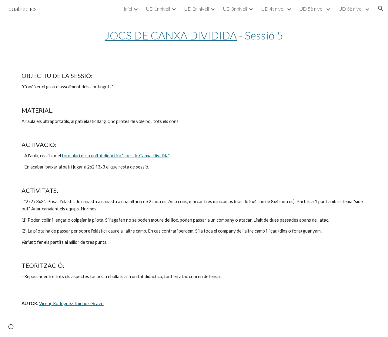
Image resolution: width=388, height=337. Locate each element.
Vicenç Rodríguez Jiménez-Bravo (71, 303)
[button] (380, 8)
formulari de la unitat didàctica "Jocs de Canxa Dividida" (115, 155)
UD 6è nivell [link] (351, 9)
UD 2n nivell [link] (196, 9)
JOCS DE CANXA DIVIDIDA (171, 35)
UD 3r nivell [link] (235, 9)
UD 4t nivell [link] (273, 9)
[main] (194, 35)
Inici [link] (128, 9)
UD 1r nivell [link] (158, 9)
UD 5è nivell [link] (311, 9)
